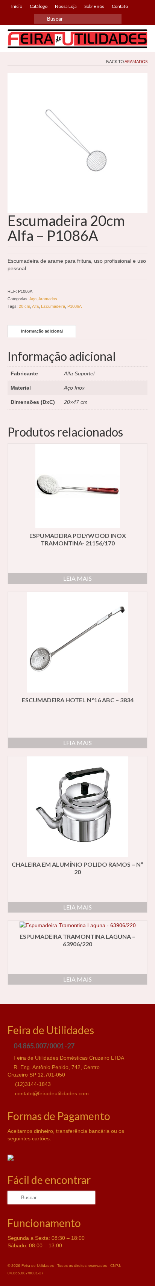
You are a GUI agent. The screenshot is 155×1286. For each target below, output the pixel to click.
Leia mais (77, 578)
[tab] (42, 331)
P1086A (74, 306)
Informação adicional (42, 331)
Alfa (35, 306)
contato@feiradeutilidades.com (51, 1093)
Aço (32, 299)
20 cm (24, 306)
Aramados (136, 61)
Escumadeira (53, 306)
